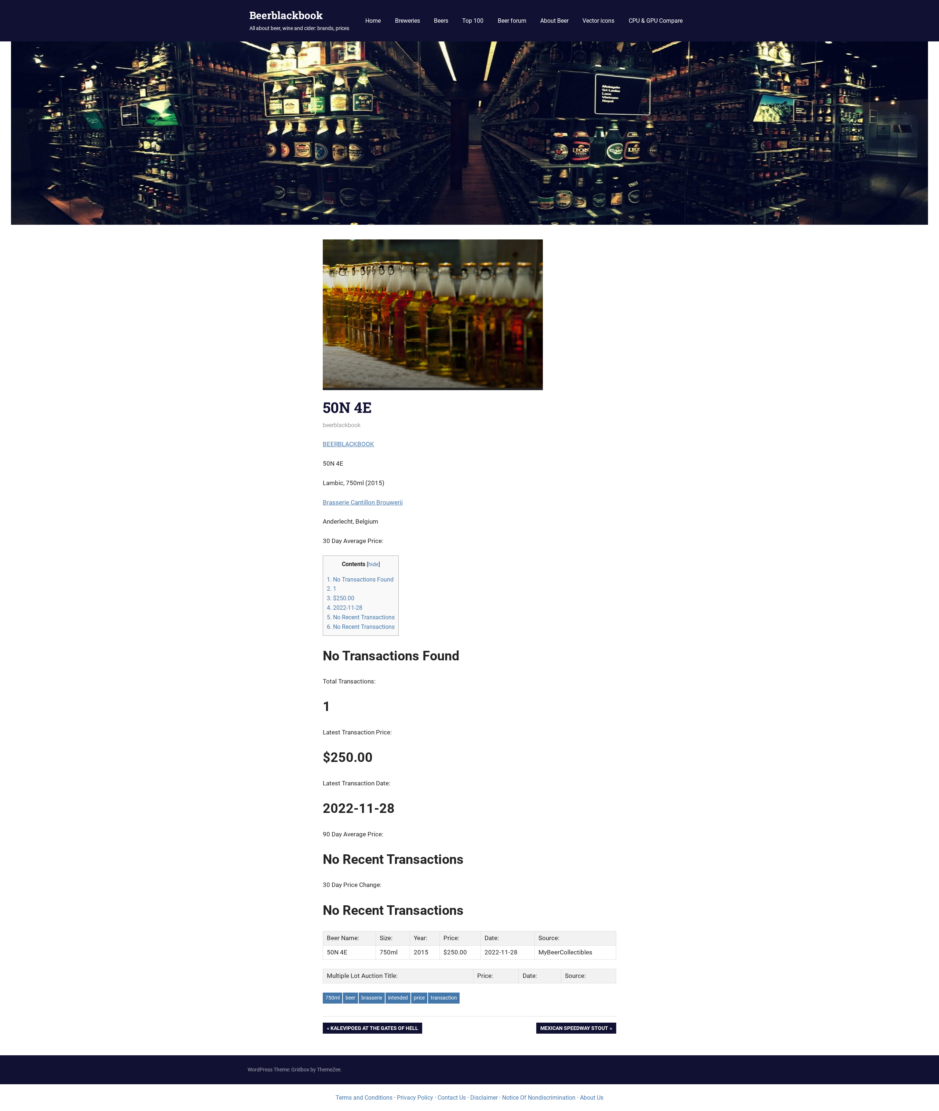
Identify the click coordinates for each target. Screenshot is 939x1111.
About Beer (554, 20)
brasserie (371, 998)
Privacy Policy (415, 1097)
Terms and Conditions (364, 1097)
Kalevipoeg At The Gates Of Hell (374, 1029)
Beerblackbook (286, 15)
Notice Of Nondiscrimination (539, 1097)
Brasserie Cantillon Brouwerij (363, 502)
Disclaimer (484, 1097)
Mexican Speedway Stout (574, 1029)
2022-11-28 (344, 607)
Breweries (407, 20)
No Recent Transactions (361, 617)
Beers (441, 20)
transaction (444, 998)
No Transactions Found (360, 579)
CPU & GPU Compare (656, 20)
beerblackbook (342, 425)
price (419, 998)
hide (373, 564)
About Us (591, 1097)
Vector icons (598, 20)
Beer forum (512, 20)
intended (398, 998)
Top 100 (472, 20)
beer (350, 998)
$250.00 (340, 598)
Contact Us (452, 1097)
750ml (332, 998)
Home (373, 20)
